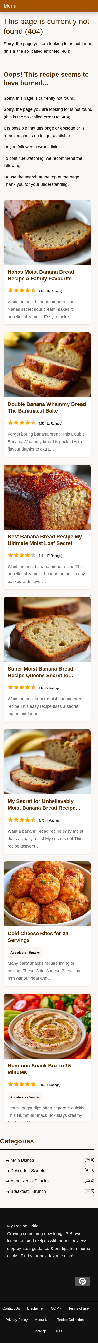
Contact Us (11, 1308)
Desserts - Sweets (27, 1170)
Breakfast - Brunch (28, 1191)
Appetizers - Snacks (25, 952)
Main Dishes (22, 1160)
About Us (42, 1320)
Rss (59, 1331)
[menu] (87, 6)
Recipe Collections (71, 1320)
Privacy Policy (16, 1320)
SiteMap (39, 1331)
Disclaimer (35, 1308)
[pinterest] (82, 1281)
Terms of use (79, 1308)
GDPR (56, 1308)
